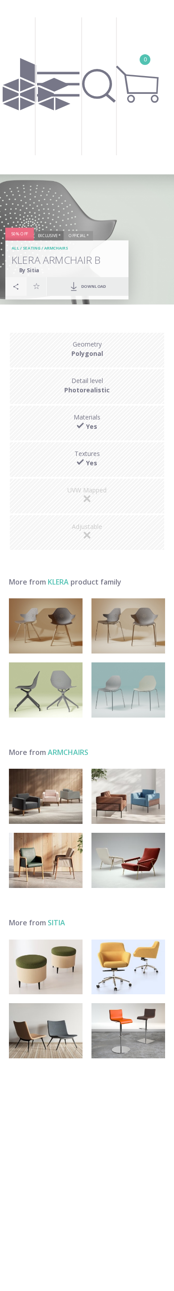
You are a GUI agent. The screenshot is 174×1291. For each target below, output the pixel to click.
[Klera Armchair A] (128, 626)
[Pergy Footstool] (46, 967)
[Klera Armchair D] (46, 626)
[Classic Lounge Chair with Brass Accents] (128, 860)
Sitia (56, 923)
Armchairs (56, 248)
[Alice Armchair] (46, 860)
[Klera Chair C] (46, 690)
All (15, 248)
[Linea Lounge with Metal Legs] (128, 796)
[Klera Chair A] (128, 690)
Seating (32, 248)
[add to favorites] (36, 286)
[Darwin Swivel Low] (128, 967)
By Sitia (29, 270)
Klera (58, 582)
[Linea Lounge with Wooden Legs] (46, 796)
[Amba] (128, 1030)
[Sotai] (46, 1030)
